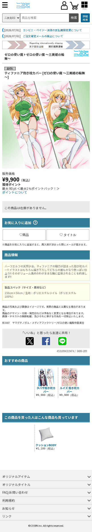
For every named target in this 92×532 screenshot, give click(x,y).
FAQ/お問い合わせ (15, 492)
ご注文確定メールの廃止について (43, 36)
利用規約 (8, 500)
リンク (7, 516)
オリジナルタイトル (16, 484)
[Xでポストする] (30, 344)
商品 (26, 235)
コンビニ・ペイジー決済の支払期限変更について (52, 30)
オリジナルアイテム (16, 476)
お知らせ (8, 508)
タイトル (70, 235)
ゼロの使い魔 (13, 54)
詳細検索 (85, 18)
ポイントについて (14, 192)
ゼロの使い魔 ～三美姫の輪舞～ (34, 56)
